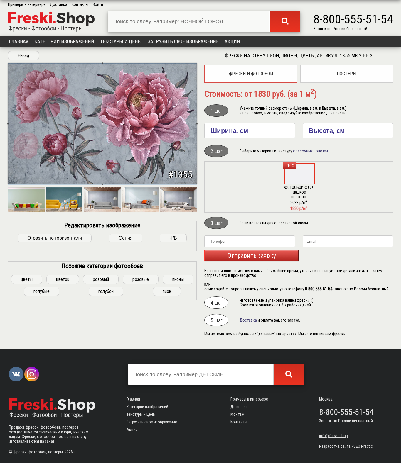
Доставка (58, 4)
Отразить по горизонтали (54, 237)
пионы (178, 279)
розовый (101, 279)
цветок (62, 279)
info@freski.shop (333, 435)
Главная (18, 41)
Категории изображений (64, 41)
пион (167, 291)
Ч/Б (173, 237)
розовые (140, 279)
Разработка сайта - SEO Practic (346, 446)
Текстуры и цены (121, 41)
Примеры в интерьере (27, 4)
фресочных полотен (310, 151)
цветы (27, 279)
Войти (98, 4)
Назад (23, 55)
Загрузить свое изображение (183, 41)
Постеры (346, 74)
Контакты (80, 4)
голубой (106, 291)
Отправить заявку (252, 255)
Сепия (126, 237)
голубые (41, 291)
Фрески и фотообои (251, 74)
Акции (232, 41)
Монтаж (237, 414)
